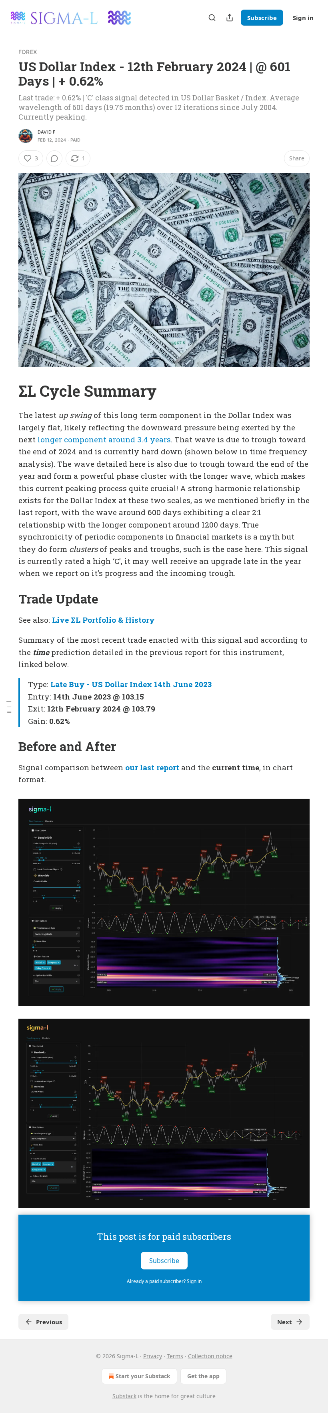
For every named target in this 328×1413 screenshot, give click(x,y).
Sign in (303, 18)
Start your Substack (143, 1376)
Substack (124, 1396)
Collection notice (210, 1356)
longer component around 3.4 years (104, 439)
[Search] (212, 18)
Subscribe (262, 18)
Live (60, 620)
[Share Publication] (230, 18)
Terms (175, 1356)
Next (284, 1322)
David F (46, 132)
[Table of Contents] (8, 706)
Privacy (152, 1356)
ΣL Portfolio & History (113, 620)
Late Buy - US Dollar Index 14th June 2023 (131, 684)
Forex (27, 51)
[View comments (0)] (54, 158)
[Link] (7, 390)
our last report (152, 767)
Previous (49, 1322)
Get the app (203, 1376)
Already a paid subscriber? (164, 1281)
